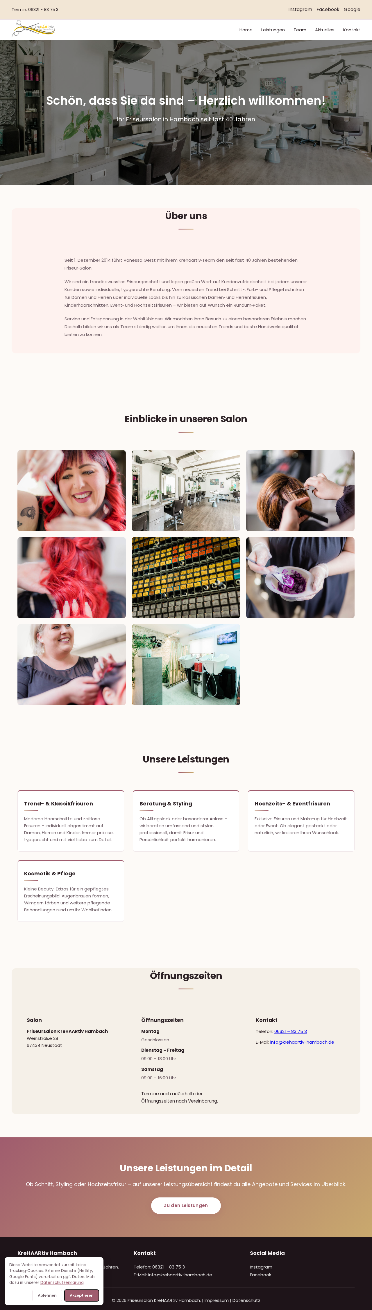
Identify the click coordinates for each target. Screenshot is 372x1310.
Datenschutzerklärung (62, 1282)
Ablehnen (47, 1295)
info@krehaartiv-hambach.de (302, 1042)
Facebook (327, 9)
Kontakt (351, 30)
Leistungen (273, 30)
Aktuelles (325, 30)
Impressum (217, 1300)
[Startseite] (33, 36)
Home (246, 30)
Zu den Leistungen (186, 1205)
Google (352, 9)
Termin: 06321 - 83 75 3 (35, 9)
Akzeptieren (82, 1295)
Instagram (300, 9)
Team (300, 30)
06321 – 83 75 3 (290, 1031)
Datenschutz (246, 1300)
